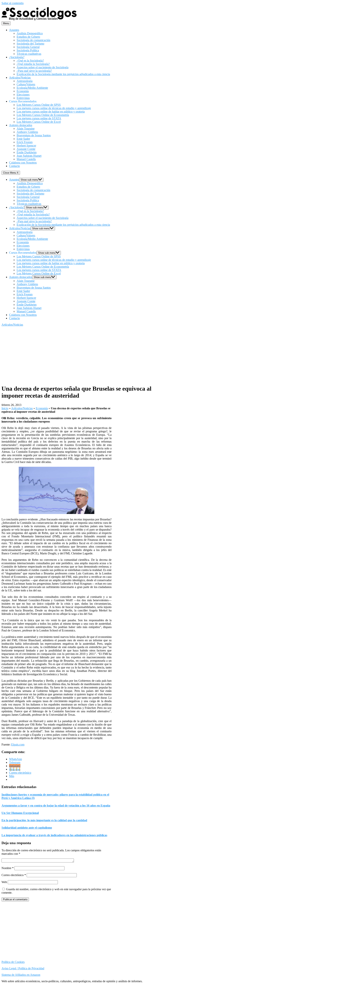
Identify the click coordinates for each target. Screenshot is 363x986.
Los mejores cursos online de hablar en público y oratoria (51, 111)
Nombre (8, 868)
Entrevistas (23, 98)
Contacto (14, 166)
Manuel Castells (26, 159)
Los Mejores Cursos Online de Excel (39, 121)
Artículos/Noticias (20, 77)
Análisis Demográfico (30, 33)
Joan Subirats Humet (29, 155)
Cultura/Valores (26, 84)
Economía (23, 91)
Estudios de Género (28, 36)
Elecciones (23, 94)
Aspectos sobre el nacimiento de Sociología (42, 67)
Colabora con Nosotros (23, 162)
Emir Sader (23, 138)
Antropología (25, 81)
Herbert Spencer (26, 145)
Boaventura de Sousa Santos (34, 135)
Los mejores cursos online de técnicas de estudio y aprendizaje (54, 108)
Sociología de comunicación (33, 40)
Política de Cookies (13, 962)
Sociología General (28, 47)
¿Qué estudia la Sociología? (33, 64)
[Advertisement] (80, 354)
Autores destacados (20, 125)
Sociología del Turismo (30, 43)
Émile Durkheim (26, 152)
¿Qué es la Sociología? (30, 60)
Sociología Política (28, 50)
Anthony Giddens (27, 132)
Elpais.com (17, 744)
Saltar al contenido (13, 3)
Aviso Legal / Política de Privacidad (23, 968)
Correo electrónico (14, 875)
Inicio (5, 408)
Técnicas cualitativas (29, 53)
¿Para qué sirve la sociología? (34, 70)
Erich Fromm (25, 142)
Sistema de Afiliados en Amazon (21, 974)
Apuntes (14, 30)
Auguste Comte (26, 149)
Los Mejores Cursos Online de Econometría (43, 115)
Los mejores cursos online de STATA (39, 118)
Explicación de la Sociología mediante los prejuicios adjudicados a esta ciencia (63, 74)
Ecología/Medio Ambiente (32, 87)
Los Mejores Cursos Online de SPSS (39, 104)
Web (4, 882)
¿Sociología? (16, 57)
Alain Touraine (26, 128)
